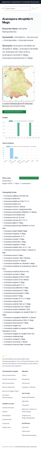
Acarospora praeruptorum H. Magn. (16, 290)
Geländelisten (6, 415)
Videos (24, 375)
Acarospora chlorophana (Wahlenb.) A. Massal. (20, 212)
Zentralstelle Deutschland (22, 446)
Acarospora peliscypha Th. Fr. (14, 285)
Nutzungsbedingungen (29, 435)
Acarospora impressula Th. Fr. (14, 236)
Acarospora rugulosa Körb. (13, 301)
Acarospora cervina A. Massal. (14, 207)
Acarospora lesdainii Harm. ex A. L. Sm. (17, 247)
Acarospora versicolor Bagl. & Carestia (17, 344)
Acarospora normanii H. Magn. (14, 274)
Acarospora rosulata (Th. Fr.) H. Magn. (17, 299)
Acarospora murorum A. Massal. (15, 261)
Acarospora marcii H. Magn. (13, 255)
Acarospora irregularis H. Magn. (15, 244)
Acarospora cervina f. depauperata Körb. (18, 209)
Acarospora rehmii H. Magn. (13, 296)
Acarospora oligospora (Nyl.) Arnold (16, 277)
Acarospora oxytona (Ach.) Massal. (16, 280)
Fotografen (25, 405)
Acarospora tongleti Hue (12, 326)
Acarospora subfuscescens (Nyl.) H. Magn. (19, 320)
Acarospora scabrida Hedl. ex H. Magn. (17, 304)
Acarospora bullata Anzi (12, 204)
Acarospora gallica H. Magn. (14, 223)
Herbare (5, 411)
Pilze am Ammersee (8, 387)
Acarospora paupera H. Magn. (14, 282)
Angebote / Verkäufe (28, 387)
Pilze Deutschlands (8, 383)
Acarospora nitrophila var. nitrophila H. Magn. (19, 263)
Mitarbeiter (25, 401)
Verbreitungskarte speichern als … (14, 111)
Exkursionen (26, 383)
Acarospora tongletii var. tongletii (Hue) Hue (19, 334)
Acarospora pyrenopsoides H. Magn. (16, 293)
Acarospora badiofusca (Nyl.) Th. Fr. (16, 201)
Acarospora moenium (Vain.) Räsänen (17, 258)
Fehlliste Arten (6, 427)
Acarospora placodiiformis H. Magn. (16, 288)
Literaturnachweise (8, 407)
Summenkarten (7, 419)
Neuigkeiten (26, 379)
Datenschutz (26, 431)
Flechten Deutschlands (9, 379)
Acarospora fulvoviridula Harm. (14, 215)
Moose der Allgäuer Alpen (10, 391)
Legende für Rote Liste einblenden (29, 178)
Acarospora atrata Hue (12, 198)
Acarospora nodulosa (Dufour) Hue (16, 271)
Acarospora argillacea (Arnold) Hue (16, 196)
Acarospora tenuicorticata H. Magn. (16, 323)
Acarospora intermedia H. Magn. (15, 242)
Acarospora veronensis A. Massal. (16, 342)
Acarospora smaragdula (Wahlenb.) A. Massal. (20, 317)
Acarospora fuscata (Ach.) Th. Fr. (15, 220)
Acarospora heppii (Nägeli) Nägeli (15, 231)
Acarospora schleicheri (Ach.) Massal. (17, 307)
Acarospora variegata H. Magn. (15, 339)
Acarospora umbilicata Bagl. (13, 336)
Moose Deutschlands (9, 375)
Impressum (25, 427)
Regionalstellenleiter (28, 397)
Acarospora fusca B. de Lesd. (14, 217)
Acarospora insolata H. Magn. (14, 239)
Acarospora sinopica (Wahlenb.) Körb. (17, 309)
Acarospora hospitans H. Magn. (15, 234)
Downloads (5, 423)
